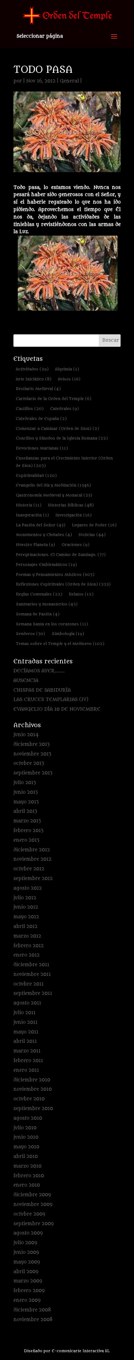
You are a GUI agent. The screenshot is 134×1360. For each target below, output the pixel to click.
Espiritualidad (36, 475)
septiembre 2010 (33, 1108)
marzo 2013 (27, 821)
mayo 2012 (26, 917)
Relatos (81, 594)
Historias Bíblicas (71, 505)
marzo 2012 (27, 936)
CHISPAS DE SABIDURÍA (42, 690)
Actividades (32, 369)
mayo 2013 (26, 802)
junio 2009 (26, 1252)
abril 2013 (25, 811)
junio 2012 (25, 907)
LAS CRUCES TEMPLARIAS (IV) (51, 699)
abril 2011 (25, 1041)
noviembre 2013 (32, 754)
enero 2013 (26, 840)
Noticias (92, 534)
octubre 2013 (28, 763)
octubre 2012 (28, 869)
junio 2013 (25, 792)
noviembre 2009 (32, 1204)
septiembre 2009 (33, 1223)
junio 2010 (25, 1137)
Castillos (30, 408)
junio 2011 (25, 1022)
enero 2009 (27, 1300)
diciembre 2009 (32, 1195)
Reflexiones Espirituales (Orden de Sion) (63, 584)
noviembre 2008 (33, 1319)
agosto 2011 (27, 1003)
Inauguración (32, 515)
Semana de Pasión (38, 614)
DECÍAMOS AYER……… (39, 671)
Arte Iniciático (33, 379)
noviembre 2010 (32, 1089)
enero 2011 (26, 1070)
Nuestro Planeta (35, 544)
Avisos (69, 379)
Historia (28, 505)
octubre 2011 (28, 984)
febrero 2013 (28, 830)
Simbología (68, 633)
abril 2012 (25, 926)
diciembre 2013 (31, 744)
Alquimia (67, 369)
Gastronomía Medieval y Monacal (54, 495)
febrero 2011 (28, 1060)
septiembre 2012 (33, 878)
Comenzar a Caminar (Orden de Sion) (57, 428)
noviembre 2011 (32, 974)
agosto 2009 (28, 1233)
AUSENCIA (25, 680)
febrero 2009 (29, 1290)
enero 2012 (26, 955)
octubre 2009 (29, 1214)
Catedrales (64, 408)
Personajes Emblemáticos (46, 564)
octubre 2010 (29, 1099)
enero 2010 (26, 1185)
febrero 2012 (28, 945)
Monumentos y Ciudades (44, 534)
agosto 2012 (27, 888)
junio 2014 (26, 734)
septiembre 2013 (32, 773)
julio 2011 (24, 1012)
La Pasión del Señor (40, 525)
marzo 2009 (27, 1281)
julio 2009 (25, 1242)
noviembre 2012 (32, 859)
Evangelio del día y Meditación (53, 485)
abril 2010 (25, 1156)
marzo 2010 (27, 1166)
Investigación (73, 515)
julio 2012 (24, 898)
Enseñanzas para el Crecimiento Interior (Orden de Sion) (64, 462)
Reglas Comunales (39, 594)
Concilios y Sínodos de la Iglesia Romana (62, 438)
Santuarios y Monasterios (47, 604)
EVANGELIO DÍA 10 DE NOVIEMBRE (56, 709)
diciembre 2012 (31, 850)
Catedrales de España (41, 418)
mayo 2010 (26, 1147)
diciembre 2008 (32, 1310)
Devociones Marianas (42, 448)
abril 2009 (25, 1271)
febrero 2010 (28, 1176)
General (69, 81)
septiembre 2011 (32, 993)
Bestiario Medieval (38, 388)
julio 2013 (24, 782)
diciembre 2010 (31, 1080)
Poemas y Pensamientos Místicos (55, 574)
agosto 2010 (27, 1118)
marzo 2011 (27, 1051)
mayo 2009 (26, 1262)
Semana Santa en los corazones (52, 624)
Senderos (30, 633)
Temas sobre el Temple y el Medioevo (60, 643)
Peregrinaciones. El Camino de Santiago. (61, 554)
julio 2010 (24, 1128)
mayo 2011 (25, 1032)
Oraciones (75, 544)
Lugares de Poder (94, 525)
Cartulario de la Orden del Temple (53, 398)
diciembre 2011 (31, 964)
